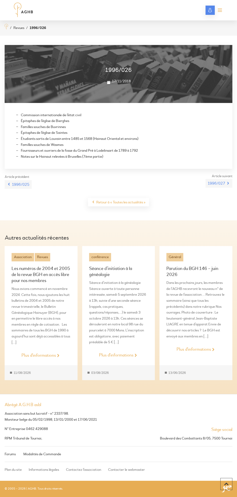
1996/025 (20, 184)
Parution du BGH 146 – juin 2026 (192, 271)
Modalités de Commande (42, 454)
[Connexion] (210, 10)
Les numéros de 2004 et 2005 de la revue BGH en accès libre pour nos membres (41, 274)
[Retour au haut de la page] (226, 484)
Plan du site (13, 469)
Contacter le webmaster (126, 469)
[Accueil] (6, 27)
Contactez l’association (83, 469)
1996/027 (216, 183)
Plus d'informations (39, 355)
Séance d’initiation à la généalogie (110, 271)
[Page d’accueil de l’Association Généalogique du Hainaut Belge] (23, 10)
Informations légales (44, 469)
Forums (10, 454)
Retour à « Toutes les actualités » (121, 202)
